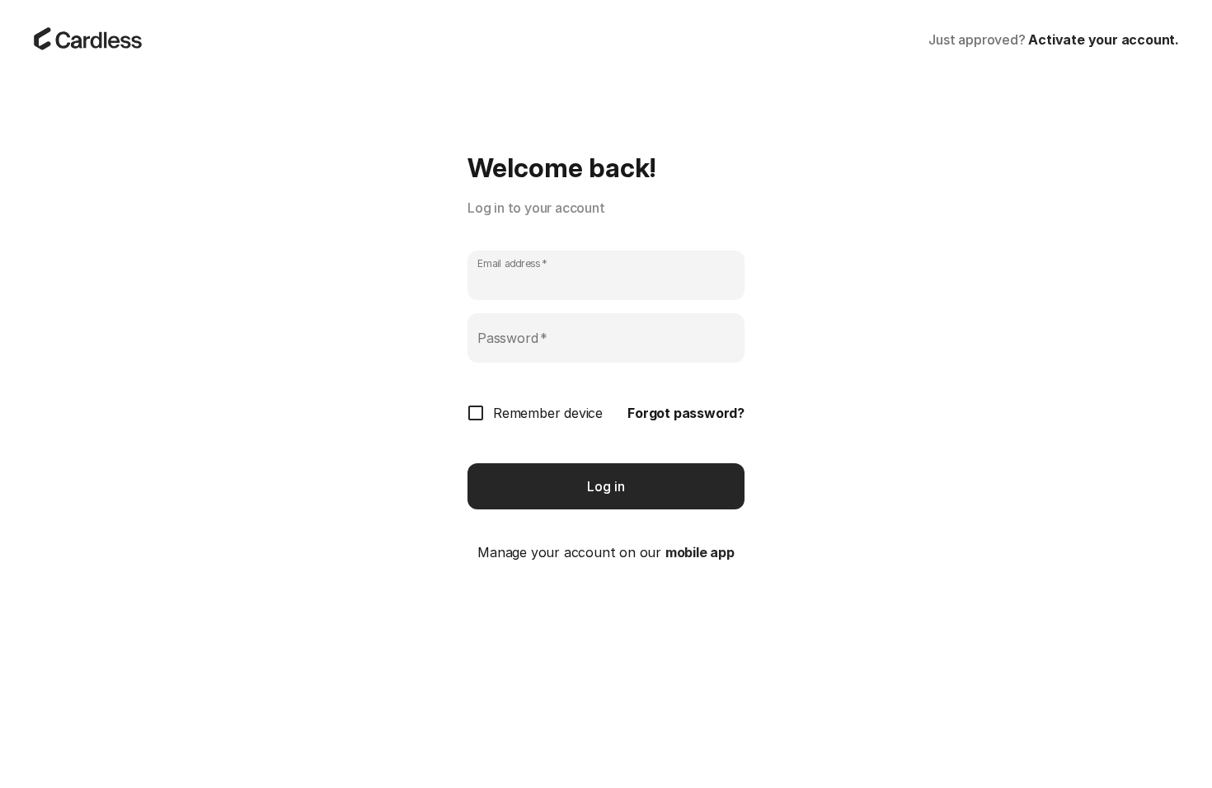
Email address (512, 263)
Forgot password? (686, 413)
